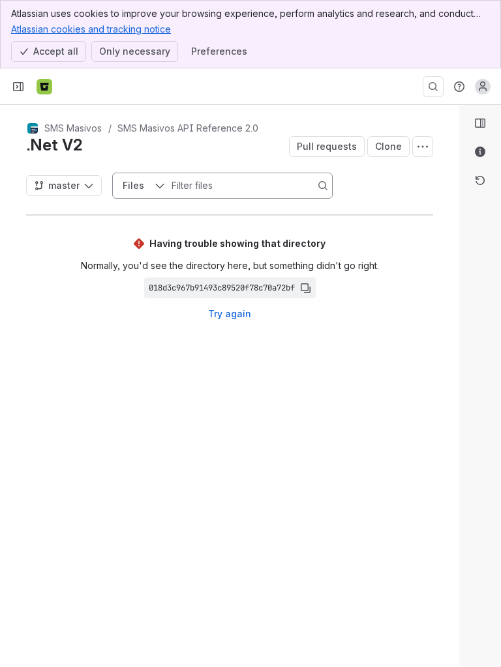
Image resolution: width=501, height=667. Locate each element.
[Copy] (305, 288)
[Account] (482, 86)
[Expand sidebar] (18, 86)
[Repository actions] (422, 146)
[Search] (433, 86)
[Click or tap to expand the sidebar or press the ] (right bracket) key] (451, 444)
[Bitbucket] (44, 86)
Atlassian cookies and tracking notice (91, 29)
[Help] (459, 86)
